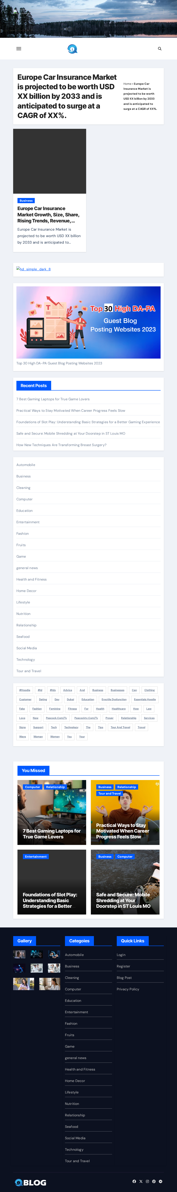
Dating (43, 699)
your (82, 736)
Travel (141, 727)
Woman (38, 736)
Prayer (110, 718)
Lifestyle (23, 602)
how (136, 708)
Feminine (54, 708)
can (134, 690)
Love (22, 718)
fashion (37, 708)
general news (27, 568)
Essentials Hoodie (145, 699)
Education (24, 510)
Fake (22, 708)
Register (123, 966)
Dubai (70, 699)
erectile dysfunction (114, 699)
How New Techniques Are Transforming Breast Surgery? (61, 445)
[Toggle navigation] (18, 48)
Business (26, 201)
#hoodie (24, 690)
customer (25, 699)
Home (127, 84)
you (69, 736)
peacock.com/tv (56, 718)
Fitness (72, 708)
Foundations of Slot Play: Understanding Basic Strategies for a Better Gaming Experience (88, 422)
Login (121, 955)
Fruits (21, 545)
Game (21, 556)
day (57, 699)
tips (100, 727)
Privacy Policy (128, 989)
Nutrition (23, 613)
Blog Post (124, 977)
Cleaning (23, 487)
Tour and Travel (28, 671)
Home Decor (26, 591)
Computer (24, 499)
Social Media (26, 648)
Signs (22, 727)
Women (55, 736)
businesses (117, 690)
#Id (40, 690)
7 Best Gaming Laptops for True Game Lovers (53, 399)
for (86, 708)
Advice (67, 690)
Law (149, 708)
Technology (25, 659)
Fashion (22, 533)
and (82, 690)
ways (22, 736)
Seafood (23, 636)
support (38, 727)
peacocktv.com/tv (86, 718)
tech (54, 727)
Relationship (26, 625)
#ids (53, 690)
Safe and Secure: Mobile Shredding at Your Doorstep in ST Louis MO (70, 433)
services (149, 718)
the (88, 727)
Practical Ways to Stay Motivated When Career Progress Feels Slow (70, 410)
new (35, 718)
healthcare (119, 708)
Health (100, 708)
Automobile (25, 465)
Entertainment (28, 522)
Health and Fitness (31, 579)
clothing (149, 690)
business (97, 690)
